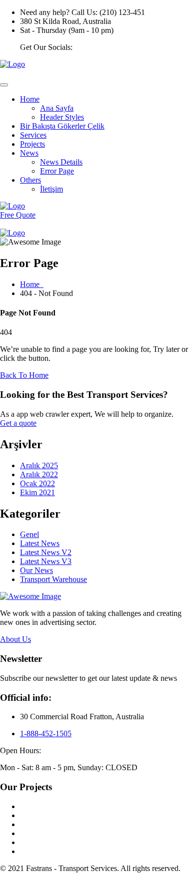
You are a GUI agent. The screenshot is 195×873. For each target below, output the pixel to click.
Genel (29, 534)
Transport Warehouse (53, 579)
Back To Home (24, 375)
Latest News (40, 543)
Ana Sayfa (57, 108)
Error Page (57, 171)
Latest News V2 (46, 552)
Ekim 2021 (37, 492)
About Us (15, 639)
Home (30, 99)
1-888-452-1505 (46, 733)
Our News (36, 570)
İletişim (51, 189)
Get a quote (18, 423)
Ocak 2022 (37, 483)
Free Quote (18, 215)
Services (33, 135)
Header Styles (62, 117)
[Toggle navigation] (4, 84)
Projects (32, 144)
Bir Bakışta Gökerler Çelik (62, 126)
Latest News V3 (46, 561)
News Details (61, 162)
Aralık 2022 (39, 474)
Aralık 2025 (39, 465)
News (29, 153)
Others (30, 180)
